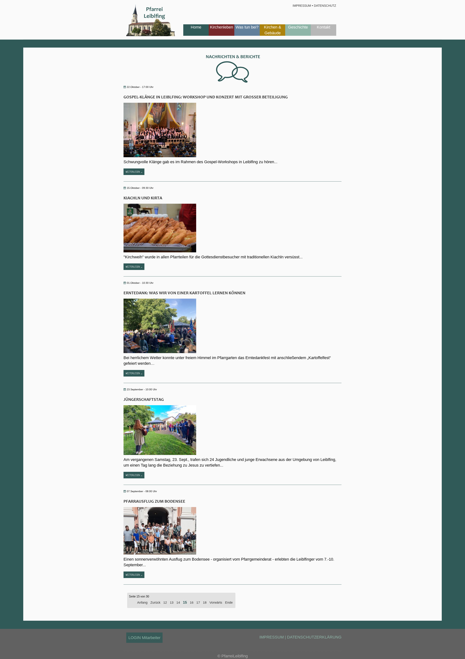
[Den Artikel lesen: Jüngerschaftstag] (160, 430)
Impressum (302, 5)
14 (178, 602)
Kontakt (323, 27)
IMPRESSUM (271, 637)
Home (196, 27)
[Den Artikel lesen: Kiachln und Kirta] (160, 227)
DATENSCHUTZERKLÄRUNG (314, 637)
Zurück (155, 602)
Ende (229, 602)
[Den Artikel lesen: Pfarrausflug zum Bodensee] (160, 530)
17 (198, 602)
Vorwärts (215, 602)
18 (205, 602)
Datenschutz (325, 5)
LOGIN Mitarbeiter (144, 637)
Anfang (142, 602)
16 (191, 602)
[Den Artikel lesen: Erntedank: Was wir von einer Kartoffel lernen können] (160, 325)
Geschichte (298, 27)
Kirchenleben (221, 27)
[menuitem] (196, 30)
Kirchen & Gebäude (272, 30)
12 (165, 602)
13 (171, 602)
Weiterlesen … (134, 172)
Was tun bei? (247, 27)
